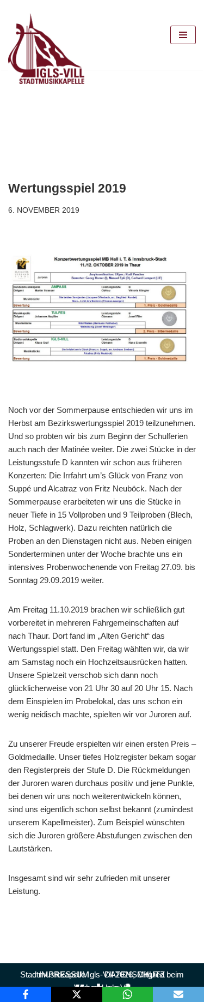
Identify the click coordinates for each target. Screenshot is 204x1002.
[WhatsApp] (127, 994)
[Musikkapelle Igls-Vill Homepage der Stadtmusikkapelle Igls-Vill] (46, 48)
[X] (76, 994)
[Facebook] (25, 994)
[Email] (178, 994)
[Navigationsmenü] (183, 35)
